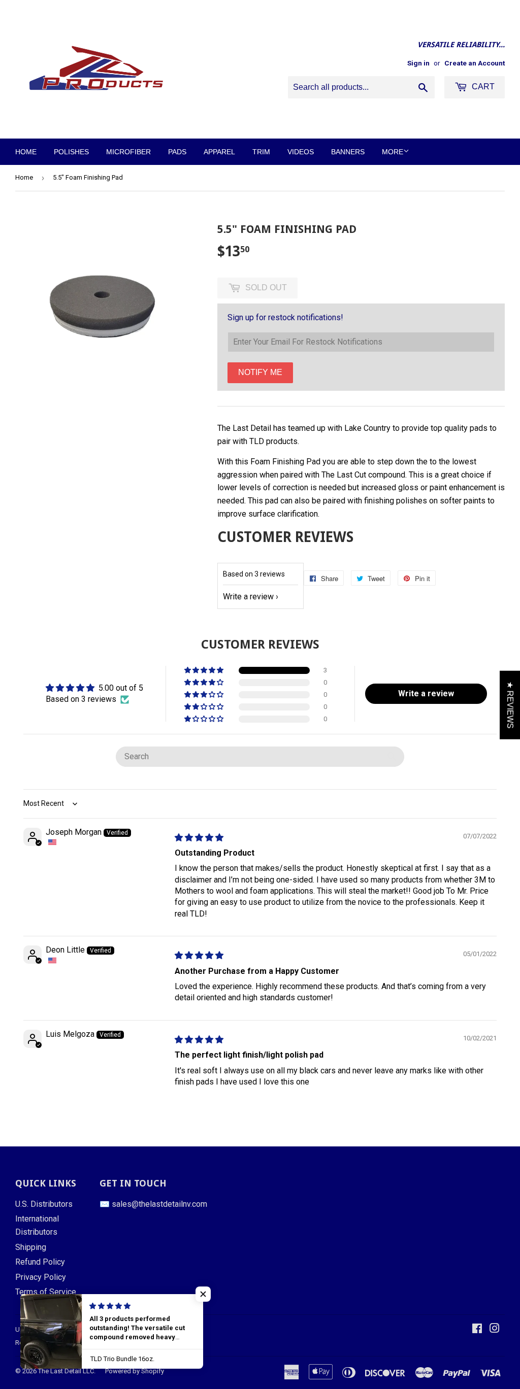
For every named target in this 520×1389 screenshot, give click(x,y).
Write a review (248, 596)
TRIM (261, 152)
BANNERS (348, 152)
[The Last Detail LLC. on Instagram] (495, 1329)
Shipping (30, 1247)
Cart (482, 86)
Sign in (418, 63)
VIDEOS (300, 152)
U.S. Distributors (44, 1204)
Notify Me (260, 372)
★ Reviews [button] (510, 704)
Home (24, 177)
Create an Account (474, 63)
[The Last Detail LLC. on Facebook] (477, 1329)
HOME (26, 152)
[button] (204, 670)
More (392, 152)
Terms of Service (45, 1292)
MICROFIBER (128, 152)
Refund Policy (40, 1262)
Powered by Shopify (134, 1371)
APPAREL (219, 152)
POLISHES (71, 152)
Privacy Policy (40, 1277)
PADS (177, 152)
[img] (199, 837)
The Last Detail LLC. (66, 1371)
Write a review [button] (426, 693)
